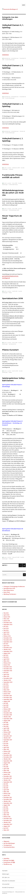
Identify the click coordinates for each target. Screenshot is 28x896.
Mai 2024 (6, 630)
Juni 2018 (6, 724)
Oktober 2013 (7, 822)
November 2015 (8, 778)
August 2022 (7, 653)
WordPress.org (8, 864)
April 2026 (6, 615)
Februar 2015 (7, 793)
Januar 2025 (7, 620)
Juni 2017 (6, 743)
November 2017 (8, 736)
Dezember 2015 (8, 776)
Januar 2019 (7, 711)
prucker (9, 167)
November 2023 (8, 640)
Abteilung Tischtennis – (10, 594)
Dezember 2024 (8, 622)
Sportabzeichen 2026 (9, 588)
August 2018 (7, 720)
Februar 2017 (7, 751)
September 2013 (8, 824)
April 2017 (6, 747)
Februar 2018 (7, 732)
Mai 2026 (6, 613)
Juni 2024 (6, 628)
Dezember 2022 (8, 647)
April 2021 (6, 674)
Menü (23, 5)
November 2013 (8, 820)
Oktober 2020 (7, 680)
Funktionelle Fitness (13, 184)
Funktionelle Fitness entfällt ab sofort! (12, 176)
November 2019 (8, 697)
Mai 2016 (6, 766)
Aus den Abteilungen (10, 59)
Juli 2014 (6, 807)
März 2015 (6, 791)
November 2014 (8, 799)
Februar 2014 (7, 816)
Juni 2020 (6, 686)
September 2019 (8, 699)
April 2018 (6, 728)
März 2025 (6, 618)
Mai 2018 (6, 726)
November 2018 (8, 714)
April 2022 (6, 659)
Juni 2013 (6, 828)
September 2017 (8, 739)
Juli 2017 (6, 741)
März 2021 (6, 676)
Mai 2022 (6, 657)
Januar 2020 (7, 693)
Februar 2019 (7, 709)
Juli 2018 (6, 722)
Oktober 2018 (7, 716)
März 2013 (6, 830)
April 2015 (6, 789)
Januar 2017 (7, 753)
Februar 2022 (7, 663)
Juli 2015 (6, 784)
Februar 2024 (7, 636)
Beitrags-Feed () (9, 860)
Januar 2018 (7, 734)
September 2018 (8, 718)
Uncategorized (8, 845)
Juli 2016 (6, 764)
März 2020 (6, 690)
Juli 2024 (6, 626)
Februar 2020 (7, 691)
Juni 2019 (6, 705)
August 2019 (7, 701)
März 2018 (6, 730)
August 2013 (7, 826)
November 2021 (8, 668)
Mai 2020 (6, 688)
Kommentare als (9, 862)
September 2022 (8, 651)
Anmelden (6, 858)
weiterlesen (5, 54)
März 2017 (6, 749)
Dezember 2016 (8, 755)
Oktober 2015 (7, 780)
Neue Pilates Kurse (9, 590)
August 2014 (7, 805)
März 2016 (6, 770)
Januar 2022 (7, 665)
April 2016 (6, 768)
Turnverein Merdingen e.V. (8, 892)
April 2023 (6, 645)
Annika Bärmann (14, 58)
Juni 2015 (6, 786)
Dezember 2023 (8, 638)
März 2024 (6, 634)
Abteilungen (5, 874)
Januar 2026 (7, 617)
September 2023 (8, 641)
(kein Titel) (7, 592)
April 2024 (6, 632)
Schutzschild (5, 884)
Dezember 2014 (8, 797)
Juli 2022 (6, 655)
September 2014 (8, 803)
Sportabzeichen (12, 344)
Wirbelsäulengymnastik (14, 210)
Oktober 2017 (7, 738)
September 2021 (8, 670)
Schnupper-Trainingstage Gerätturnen (14, 586)
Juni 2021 (6, 672)
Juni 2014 (6, 809)
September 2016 (8, 761)
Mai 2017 (6, 745)
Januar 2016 (7, 774)
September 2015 (8, 782)
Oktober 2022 (7, 649)
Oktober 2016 (7, 759)
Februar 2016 (7, 772)
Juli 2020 (6, 684)
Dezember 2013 (8, 818)
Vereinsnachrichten (9, 847)
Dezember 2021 (8, 666)
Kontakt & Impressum (8, 887)
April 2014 (6, 812)
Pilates (10, 292)
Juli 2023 (6, 643)
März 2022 (6, 661)
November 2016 (8, 757)
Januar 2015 (7, 795)
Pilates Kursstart (10, 350)
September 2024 (8, 624)
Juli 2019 (6, 703)
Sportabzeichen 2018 (12, 298)
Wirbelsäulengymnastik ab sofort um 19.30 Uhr (13, 192)
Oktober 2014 (7, 801)
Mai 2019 (6, 707)
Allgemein (6, 841)
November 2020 (8, 678)
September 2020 (8, 682)
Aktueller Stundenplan (8, 880)
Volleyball (11, 169)
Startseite (4, 870)
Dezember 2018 (8, 713)
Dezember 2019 (8, 695)
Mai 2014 (6, 811)
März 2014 (6, 814)
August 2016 (7, 763)
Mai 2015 (6, 787)
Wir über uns (5, 877)
